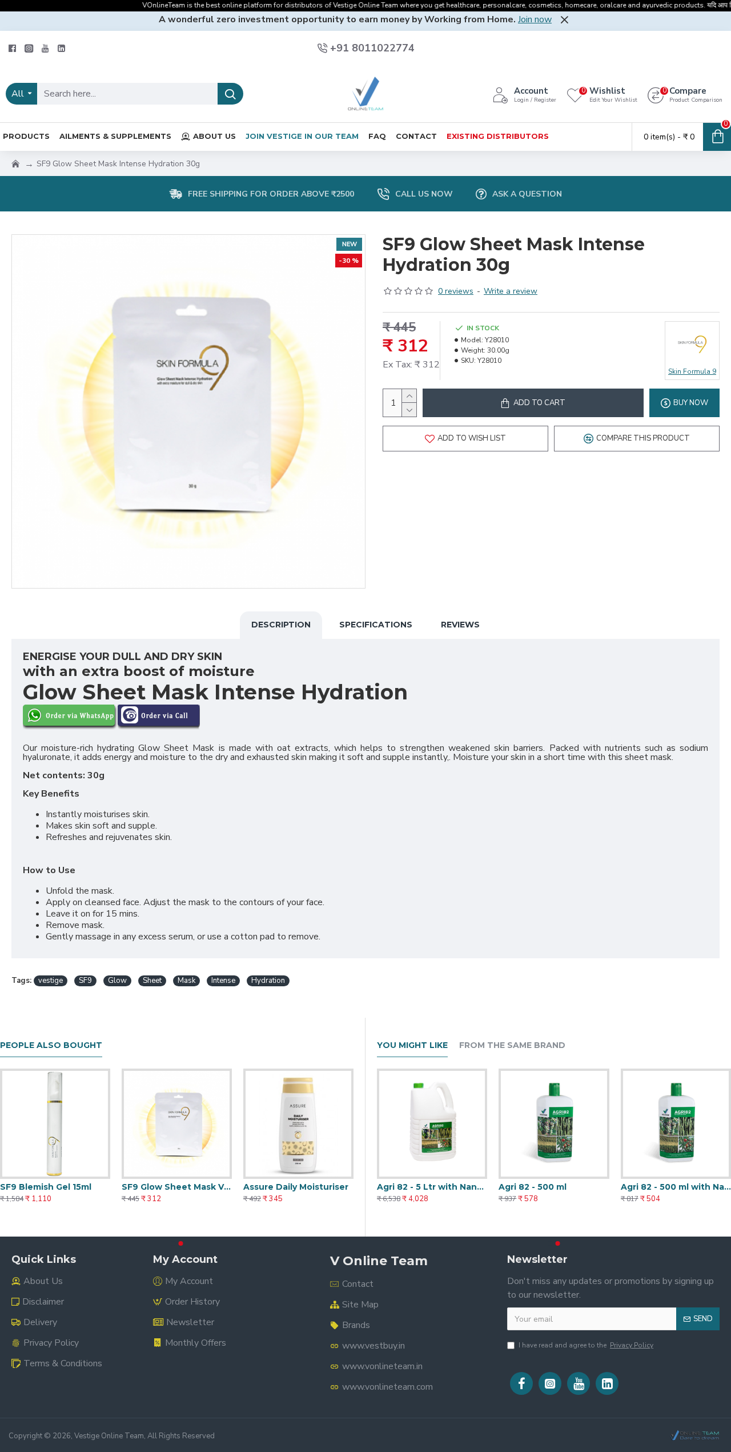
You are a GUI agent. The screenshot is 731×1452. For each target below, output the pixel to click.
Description (281, 624)
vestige (50, 980)
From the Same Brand (512, 1045)
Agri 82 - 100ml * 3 (415, 1187)
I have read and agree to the (586, 1345)
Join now (535, 19)
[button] (173, 1243)
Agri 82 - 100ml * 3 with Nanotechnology (554, 1187)
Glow (117, 980)
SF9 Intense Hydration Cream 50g (55, 1187)
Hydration (268, 980)
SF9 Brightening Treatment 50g (177, 1187)
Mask (186, 980)
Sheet (152, 980)
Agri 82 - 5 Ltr (650, 1187)
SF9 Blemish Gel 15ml (289, 1187)
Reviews (460, 624)
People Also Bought (51, 1045)
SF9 (85, 980)
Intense (223, 980)
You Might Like (412, 1045)
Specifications (375, 624)
